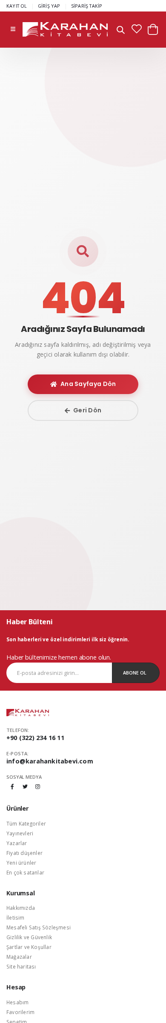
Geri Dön (87, 410)
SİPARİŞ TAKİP (87, 6)
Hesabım (17, 1002)
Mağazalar (19, 956)
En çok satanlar (25, 872)
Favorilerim (20, 1012)
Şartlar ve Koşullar (29, 946)
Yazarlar (16, 843)
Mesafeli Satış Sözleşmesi (38, 927)
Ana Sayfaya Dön (88, 384)
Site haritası (21, 966)
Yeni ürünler (21, 862)
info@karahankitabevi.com (49, 761)
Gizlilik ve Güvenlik (29, 937)
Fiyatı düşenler (24, 852)
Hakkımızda (20, 907)
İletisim (15, 917)
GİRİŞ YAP (49, 6)
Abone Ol (134, 672)
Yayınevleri (19, 833)
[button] (121, 30)
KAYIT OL (16, 6)
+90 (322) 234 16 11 (35, 738)
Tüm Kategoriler (26, 823)
